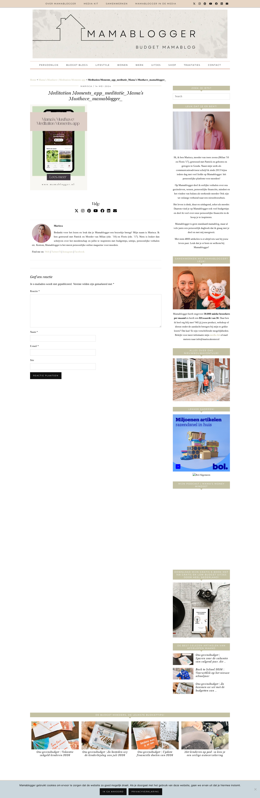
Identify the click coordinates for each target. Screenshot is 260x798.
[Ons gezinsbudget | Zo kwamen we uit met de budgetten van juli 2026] (183, 688)
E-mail (34, 346)
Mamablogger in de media (155, 3)
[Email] (227, 3)
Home (33, 79)
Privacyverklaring (145, 791)
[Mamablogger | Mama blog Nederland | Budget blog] (130, 34)
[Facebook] (216, 3)
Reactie (35, 291)
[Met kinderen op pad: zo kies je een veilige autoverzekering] (205, 735)
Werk (140, 65)
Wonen (122, 65)
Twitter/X (56, 251)
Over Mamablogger (60, 3)
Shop (172, 65)
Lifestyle (103, 65)
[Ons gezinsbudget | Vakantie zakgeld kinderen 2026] (55, 735)
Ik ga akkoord (113, 791)
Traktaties (192, 65)
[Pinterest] (205, 3)
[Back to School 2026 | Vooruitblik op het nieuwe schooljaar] (183, 673)
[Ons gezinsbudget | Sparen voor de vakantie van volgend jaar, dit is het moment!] (183, 659)
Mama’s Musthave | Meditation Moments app (62, 79)
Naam (34, 331)
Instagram (68, 251)
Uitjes (156, 65)
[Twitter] (194, 3)
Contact (214, 65)
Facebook (79, 251)
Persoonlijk (49, 65)
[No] (255, 789)
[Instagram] (200, 3)
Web (47, 251)
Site (32, 360)
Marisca (86, 86)
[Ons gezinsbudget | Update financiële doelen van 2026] (155, 735)
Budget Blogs (77, 65)
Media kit (91, 3)
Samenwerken (117, 3)
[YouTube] (210, 3)
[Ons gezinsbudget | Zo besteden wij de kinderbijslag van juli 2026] (105, 735)
